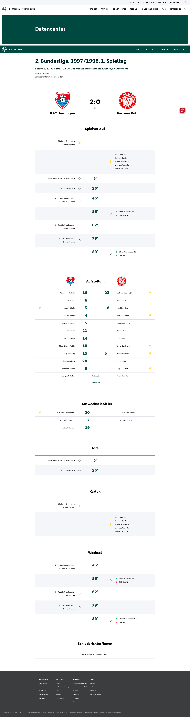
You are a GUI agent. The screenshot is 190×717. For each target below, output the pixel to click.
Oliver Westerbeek (126, 252)
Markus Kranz (122, 300)
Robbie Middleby (65, 225)
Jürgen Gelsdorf (68, 376)
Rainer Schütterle (122, 161)
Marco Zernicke (121, 168)
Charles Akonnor (123, 323)
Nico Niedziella (121, 154)
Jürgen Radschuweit (67, 323)
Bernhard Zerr (57, 77)
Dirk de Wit (123, 215)
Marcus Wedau (65, 188)
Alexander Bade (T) (67, 293)
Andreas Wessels (122, 165)
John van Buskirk (68, 202)
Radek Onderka (69, 361)
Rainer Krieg (121, 361)
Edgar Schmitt (121, 158)
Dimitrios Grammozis (66, 141)
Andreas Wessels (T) (124, 293)
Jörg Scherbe (66, 238)
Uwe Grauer (70, 300)
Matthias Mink (122, 308)
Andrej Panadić (69, 316)
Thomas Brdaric (125, 212)
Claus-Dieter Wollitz (55, 178)
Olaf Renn (123, 255)
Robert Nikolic (69, 145)
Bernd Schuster (123, 376)
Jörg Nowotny (69, 229)
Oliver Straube (69, 242)
